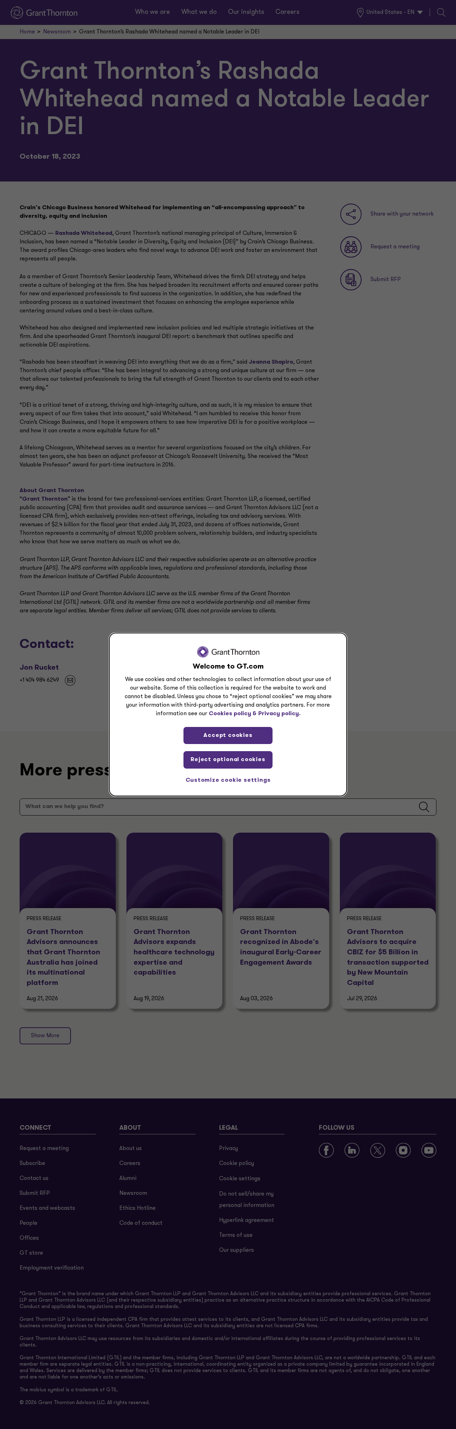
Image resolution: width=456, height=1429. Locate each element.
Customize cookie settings (228, 780)
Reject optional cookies (228, 760)
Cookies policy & (232, 714)
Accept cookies (227, 735)
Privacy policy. (279, 714)
